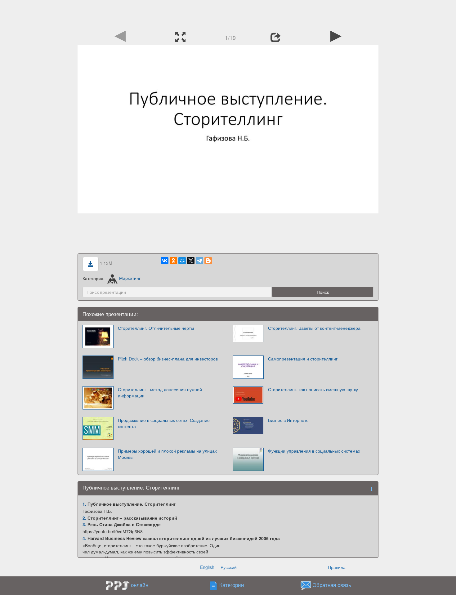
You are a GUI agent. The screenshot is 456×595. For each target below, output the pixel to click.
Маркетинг (130, 278)
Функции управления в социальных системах (314, 451)
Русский (229, 567)
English (207, 567)
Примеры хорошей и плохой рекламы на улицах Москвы (167, 454)
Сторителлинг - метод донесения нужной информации (160, 392)
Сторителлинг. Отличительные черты (156, 328)
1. (84, 504)
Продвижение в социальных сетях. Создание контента (164, 423)
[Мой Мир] (182, 260)
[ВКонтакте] (164, 260)
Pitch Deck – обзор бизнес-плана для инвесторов (168, 359)
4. (84, 538)
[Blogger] (208, 260)
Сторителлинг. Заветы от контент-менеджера (314, 328)
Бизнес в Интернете (288, 420)
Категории (231, 584)
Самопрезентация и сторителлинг (303, 359)
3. (84, 524)
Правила (337, 567)
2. (84, 518)
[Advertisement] (228, 14)
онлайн (139, 584)
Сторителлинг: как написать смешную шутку (313, 389)
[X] (190, 260)
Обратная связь (331, 584)
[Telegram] (199, 260)
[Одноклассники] (173, 260)
